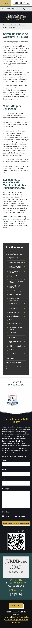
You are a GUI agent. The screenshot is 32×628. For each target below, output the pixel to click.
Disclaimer (6, 512)
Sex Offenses (10, 358)
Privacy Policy (24, 617)
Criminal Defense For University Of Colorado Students (16, 281)
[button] (5, 3)
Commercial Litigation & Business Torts (13, 368)
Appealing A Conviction (16, 262)
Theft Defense (13, 350)
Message (5, 489)
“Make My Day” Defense (14, 258)
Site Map (15, 617)
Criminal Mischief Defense (14, 286)
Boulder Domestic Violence (14, 271)
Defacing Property (15, 295)
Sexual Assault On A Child (15, 342)
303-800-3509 (9, 9)
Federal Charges (14, 312)
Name (4, 460)
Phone (4, 479)
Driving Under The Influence (14, 304)
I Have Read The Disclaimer (15, 516)
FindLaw (17, 622)
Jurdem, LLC (15, 612)
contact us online (9, 223)
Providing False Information (13, 333)
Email (4, 470)
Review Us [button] (16, 606)
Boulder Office (16, 572)
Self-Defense (13, 337)
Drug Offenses (13, 308)
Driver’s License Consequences (14, 299)
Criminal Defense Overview (14, 254)
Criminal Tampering (15, 291)
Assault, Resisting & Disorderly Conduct (15, 267)
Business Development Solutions (16, 620)
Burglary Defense (14, 276)
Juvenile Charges (14, 316)
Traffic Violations (14, 354)
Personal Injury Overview (14, 362)
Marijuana (12, 320)
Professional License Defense (15, 328)
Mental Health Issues (15, 324)
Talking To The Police (15, 346)
